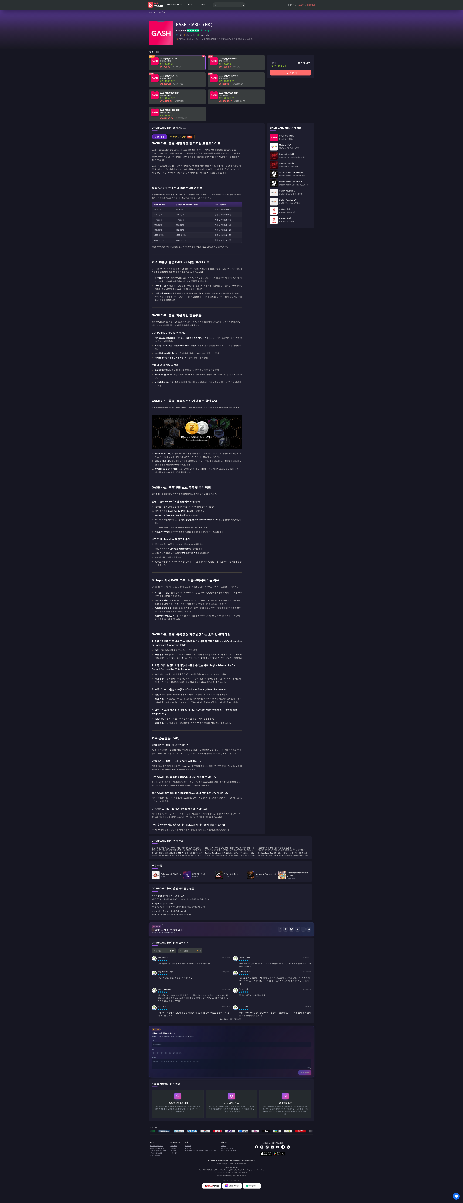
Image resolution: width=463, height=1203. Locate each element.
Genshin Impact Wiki (156, 1146)
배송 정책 (188, 1148)
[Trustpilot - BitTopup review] (252, 1186)
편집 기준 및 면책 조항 (228, 1151)
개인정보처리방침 (227, 1148)
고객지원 (173, 1148)
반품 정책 (188, 1146)
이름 (153, 1040)
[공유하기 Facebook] (280, 929)
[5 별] (170, 1053)
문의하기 (173, 1151)
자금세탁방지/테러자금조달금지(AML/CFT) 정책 (200, 1151)
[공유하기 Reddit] (308, 929)
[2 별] (157, 1053)
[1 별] (153, 1053)
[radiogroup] (162, 960)
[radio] (159, 960)
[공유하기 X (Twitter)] (285, 929)
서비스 (223, 1146)
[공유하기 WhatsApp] (291, 929)
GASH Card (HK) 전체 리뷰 (230, 1019)
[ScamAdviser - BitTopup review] (211, 1186)
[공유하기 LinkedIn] (303, 929)
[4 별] (166, 1053)
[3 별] (161, 1053)
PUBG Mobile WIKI (156, 1153)
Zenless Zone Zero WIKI (158, 1151)
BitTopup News (155, 1155)
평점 (153, 1049)
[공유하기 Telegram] (297, 929)
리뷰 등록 (306, 1072)
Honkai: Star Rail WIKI (157, 1148)
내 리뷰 (154, 1057)
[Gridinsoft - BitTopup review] (232, 1186)
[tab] (159, 136)
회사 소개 (173, 1146)
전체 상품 (173, 1153)
